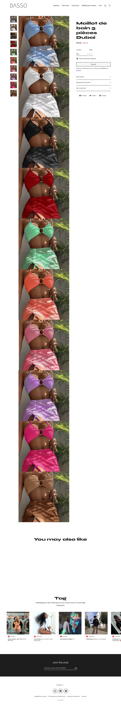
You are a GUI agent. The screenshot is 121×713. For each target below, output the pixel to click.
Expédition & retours (40, 696)
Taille (90, 50)
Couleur (79, 50)
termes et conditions (73, 696)
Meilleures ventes (89, 5)
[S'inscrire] (75, 668)
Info (100, 5)
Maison (56, 5)
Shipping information (83, 82)
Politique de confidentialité (57, 696)
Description (80, 77)
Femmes (65, 5)
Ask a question (81, 88)
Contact (84, 696)
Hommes (75, 5)
